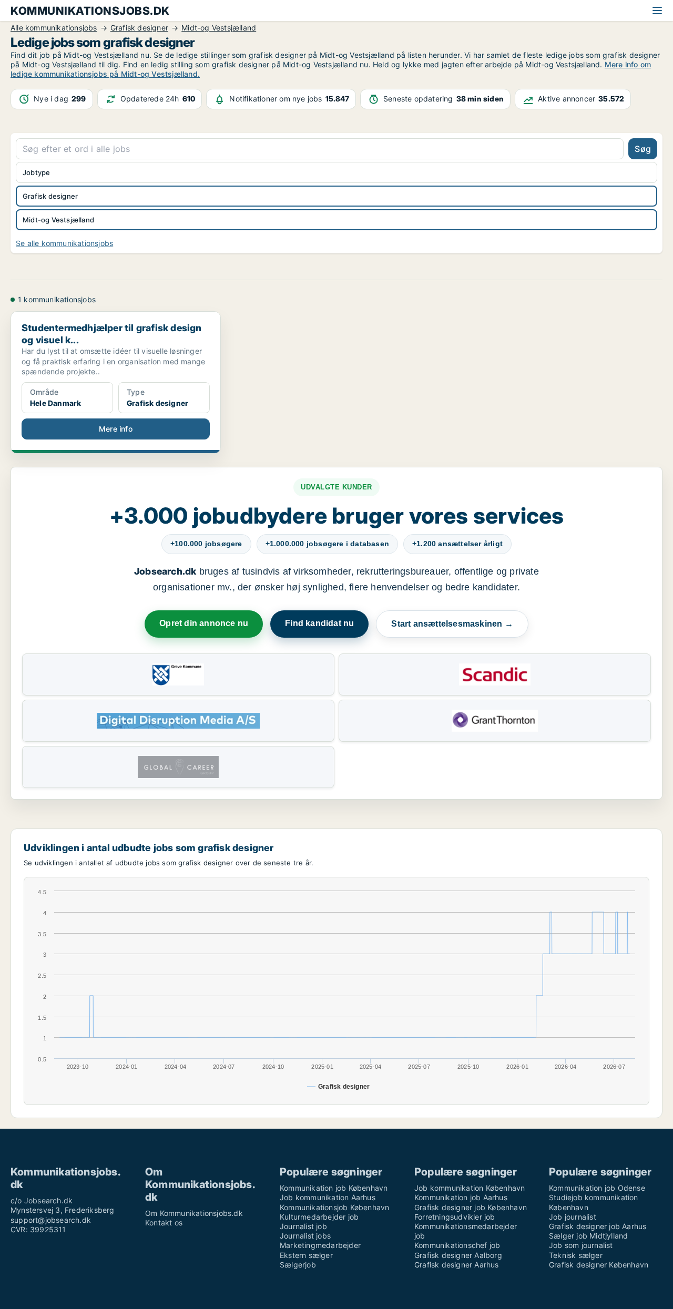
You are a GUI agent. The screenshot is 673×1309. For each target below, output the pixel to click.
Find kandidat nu (319, 623)
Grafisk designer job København (470, 1207)
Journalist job (303, 1226)
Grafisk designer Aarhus (456, 1264)
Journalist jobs (305, 1235)
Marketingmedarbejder (320, 1245)
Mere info (115, 428)
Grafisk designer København (598, 1264)
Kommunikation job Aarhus (460, 1197)
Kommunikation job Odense (597, 1187)
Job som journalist (581, 1245)
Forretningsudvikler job (454, 1216)
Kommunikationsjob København (334, 1207)
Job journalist (572, 1216)
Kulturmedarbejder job (319, 1216)
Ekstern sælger (306, 1255)
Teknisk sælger (576, 1255)
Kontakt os (163, 1222)
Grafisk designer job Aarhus (597, 1226)
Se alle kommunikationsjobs (64, 243)
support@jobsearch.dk (51, 1219)
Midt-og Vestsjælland (58, 220)
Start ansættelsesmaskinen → (452, 623)
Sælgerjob (298, 1264)
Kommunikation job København (334, 1187)
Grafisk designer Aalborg (458, 1255)
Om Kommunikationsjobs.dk (194, 1213)
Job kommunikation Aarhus (327, 1197)
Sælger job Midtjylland (588, 1235)
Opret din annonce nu (203, 623)
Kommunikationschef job (457, 1245)
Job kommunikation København (469, 1187)
